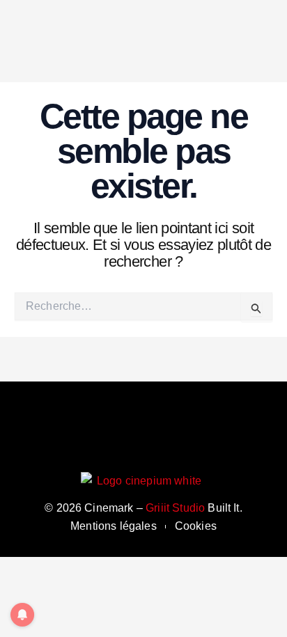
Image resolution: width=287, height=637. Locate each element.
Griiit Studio (175, 508)
